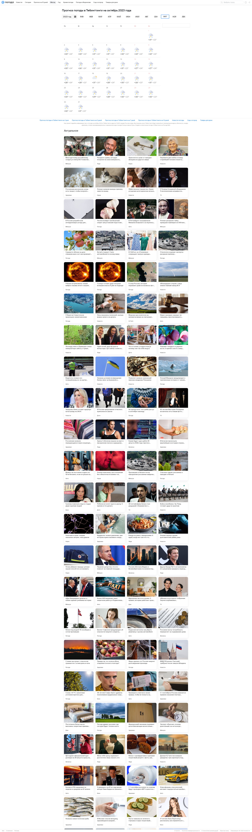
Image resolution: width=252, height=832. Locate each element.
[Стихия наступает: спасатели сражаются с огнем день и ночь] (79, 654)
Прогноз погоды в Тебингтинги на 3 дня (54, 120)
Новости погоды (178, 120)
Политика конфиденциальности (191, 830)
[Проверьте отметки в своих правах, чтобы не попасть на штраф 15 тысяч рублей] (142, 686)
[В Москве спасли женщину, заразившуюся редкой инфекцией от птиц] (110, 812)
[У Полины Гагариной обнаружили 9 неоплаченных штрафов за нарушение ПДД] (173, 182)
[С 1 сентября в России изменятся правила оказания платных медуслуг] (173, 686)
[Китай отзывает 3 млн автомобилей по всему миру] (110, 245)
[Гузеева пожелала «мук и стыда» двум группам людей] (79, 497)
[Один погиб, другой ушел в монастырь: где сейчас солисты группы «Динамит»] (110, 340)
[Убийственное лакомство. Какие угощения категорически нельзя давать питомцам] (142, 182)
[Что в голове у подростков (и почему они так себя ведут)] (142, 340)
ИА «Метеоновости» (244, 830)
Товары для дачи (206, 120)
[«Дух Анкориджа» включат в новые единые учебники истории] (79, 591)
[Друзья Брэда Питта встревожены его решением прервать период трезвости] (173, 560)
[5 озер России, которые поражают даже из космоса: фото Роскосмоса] (142, 277)
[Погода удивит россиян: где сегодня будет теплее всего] (110, 717)
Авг (146, 17)
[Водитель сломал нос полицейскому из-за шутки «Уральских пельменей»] (79, 371)
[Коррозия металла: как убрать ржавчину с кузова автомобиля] (142, 623)
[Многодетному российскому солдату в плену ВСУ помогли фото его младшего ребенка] (79, 151)
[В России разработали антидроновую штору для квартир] (79, 214)
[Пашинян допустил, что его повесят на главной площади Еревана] (110, 560)
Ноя (174, 17)
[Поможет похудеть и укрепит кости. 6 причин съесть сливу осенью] (173, 340)
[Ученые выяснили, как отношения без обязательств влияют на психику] (110, 466)
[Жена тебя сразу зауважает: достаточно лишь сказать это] (110, 749)
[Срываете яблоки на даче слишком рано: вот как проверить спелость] (79, 245)
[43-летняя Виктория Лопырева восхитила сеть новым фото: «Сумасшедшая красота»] (173, 403)
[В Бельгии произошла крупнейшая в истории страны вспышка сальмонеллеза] (173, 434)
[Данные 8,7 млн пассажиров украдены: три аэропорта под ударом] (173, 749)
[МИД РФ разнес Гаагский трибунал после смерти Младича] (173, 654)
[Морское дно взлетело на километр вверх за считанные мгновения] (142, 308)
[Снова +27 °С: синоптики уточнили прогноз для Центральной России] (79, 686)
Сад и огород (192, 120)
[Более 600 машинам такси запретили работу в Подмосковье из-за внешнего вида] (110, 591)
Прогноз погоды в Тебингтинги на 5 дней (87, 120)
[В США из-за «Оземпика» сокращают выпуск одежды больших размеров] (142, 245)
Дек (183, 17)
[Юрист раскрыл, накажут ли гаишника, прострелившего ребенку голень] (173, 308)
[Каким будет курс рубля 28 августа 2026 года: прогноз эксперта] (142, 434)
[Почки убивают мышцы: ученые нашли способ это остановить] (79, 560)
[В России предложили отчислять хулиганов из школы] (110, 403)
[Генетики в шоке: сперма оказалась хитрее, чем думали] (79, 528)
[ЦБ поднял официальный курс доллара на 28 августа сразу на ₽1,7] (79, 749)
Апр (109, 17)
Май (119, 17)
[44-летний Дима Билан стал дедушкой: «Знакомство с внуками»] (142, 497)
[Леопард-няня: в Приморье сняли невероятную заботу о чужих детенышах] (79, 340)
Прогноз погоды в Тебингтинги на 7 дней (120, 120)
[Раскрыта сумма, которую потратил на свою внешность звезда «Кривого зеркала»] (110, 151)
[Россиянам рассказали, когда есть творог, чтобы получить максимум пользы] (79, 182)
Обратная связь (224, 830)
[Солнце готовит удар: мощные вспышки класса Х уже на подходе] (110, 277)
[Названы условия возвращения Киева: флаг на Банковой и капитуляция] (110, 371)
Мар (100, 17)
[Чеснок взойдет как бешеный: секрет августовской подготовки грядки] (110, 214)
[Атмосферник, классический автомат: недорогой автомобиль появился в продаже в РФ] (173, 780)
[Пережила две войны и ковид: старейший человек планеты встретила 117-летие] (173, 151)
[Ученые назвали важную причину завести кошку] (110, 182)
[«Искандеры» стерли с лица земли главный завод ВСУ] (173, 277)
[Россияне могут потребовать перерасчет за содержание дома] (173, 623)
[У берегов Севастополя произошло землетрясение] (79, 308)
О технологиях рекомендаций (210, 830)
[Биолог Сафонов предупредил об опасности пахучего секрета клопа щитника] (110, 623)
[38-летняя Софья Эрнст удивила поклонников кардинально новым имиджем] (110, 686)
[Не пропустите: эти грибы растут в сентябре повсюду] (142, 403)
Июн (128, 17)
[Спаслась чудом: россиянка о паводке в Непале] (173, 466)
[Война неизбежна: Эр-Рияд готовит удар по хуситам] (173, 497)
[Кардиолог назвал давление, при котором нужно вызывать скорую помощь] (110, 528)
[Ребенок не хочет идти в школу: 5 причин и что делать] (110, 497)
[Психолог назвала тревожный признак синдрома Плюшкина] (142, 371)
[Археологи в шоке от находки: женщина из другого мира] (142, 151)
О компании (9, 830)
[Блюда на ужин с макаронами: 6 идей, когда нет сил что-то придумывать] (142, 528)
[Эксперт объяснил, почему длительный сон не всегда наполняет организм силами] (173, 717)
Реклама (16, 830)
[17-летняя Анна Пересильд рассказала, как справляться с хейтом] (173, 812)
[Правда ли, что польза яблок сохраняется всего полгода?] (110, 654)
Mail (3, 830)
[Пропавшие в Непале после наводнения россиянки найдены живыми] (142, 466)
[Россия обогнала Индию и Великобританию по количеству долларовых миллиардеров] (142, 560)
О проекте (177, 830)
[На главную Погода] (9, 2)
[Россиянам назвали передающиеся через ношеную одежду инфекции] (79, 434)
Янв (81, 17)
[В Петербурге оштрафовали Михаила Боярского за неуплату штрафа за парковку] (142, 214)
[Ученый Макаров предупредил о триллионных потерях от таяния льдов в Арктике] (173, 371)
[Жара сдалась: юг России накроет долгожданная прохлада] (142, 654)
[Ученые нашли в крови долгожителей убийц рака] (173, 528)
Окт (165, 17)
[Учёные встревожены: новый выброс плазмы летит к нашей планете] (79, 277)
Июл (137, 17)
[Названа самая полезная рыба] (79, 812)
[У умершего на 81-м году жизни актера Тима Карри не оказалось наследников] (110, 780)
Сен (156, 17)
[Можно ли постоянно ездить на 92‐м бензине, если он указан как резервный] (79, 466)
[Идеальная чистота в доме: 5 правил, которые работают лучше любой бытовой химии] (142, 591)
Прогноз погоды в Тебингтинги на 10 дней (153, 120)
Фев (91, 17)
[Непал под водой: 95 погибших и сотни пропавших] (79, 623)
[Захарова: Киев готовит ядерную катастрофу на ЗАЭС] (79, 403)
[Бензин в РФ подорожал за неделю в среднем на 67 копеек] (79, 780)
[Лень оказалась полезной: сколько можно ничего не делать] (110, 308)
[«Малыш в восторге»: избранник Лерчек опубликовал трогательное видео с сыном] (173, 591)
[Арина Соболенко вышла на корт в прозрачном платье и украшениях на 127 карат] (110, 434)
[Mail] (3, 2)
